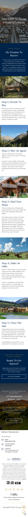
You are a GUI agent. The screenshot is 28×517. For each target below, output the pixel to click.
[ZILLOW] (21, 489)
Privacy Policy (20, 507)
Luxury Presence (14, 499)
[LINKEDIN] (14, 489)
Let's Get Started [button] (14, 376)
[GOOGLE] (17, 489)
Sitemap (24, 479)
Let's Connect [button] (14, 420)
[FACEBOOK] (6, 489)
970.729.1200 (8, 445)
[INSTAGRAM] (10, 489)
